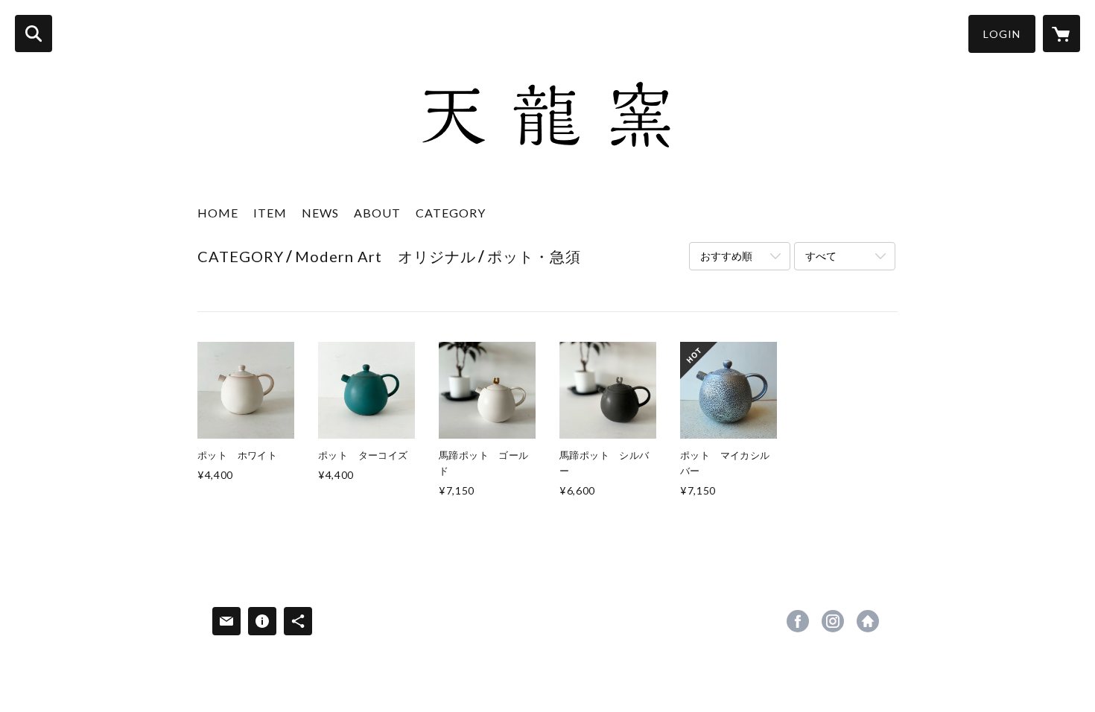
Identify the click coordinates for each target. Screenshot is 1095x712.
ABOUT (377, 213)
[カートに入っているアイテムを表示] (1061, 33)
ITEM (270, 213)
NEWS (320, 213)
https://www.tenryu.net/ (868, 621)
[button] (1001, 34)
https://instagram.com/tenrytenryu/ (833, 621)
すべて (821, 255)
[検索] (33, 33)
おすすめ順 (726, 255)
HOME (217, 213)
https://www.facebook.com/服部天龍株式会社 (798, 621)
